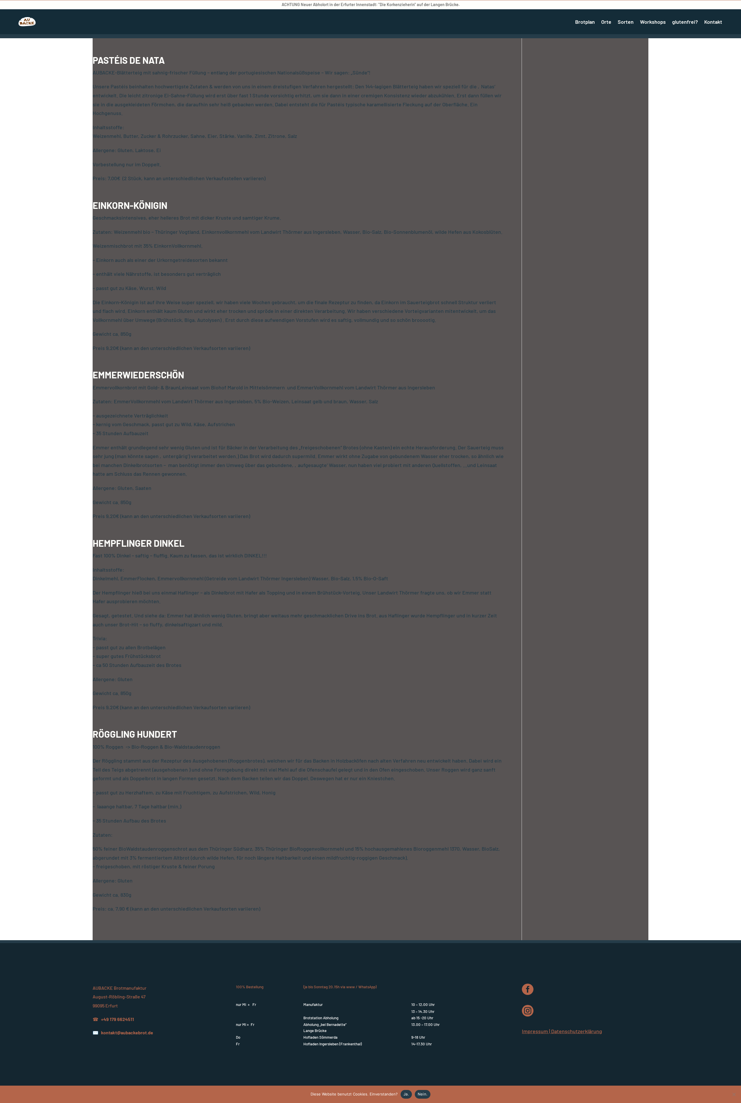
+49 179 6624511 (117, 1019)
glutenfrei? (685, 22)
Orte (606, 22)
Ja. (406, 1094)
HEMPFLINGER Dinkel (138, 542)
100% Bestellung (249, 987)
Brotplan (585, 22)
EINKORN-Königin (130, 205)
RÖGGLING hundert (135, 733)
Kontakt (713, 22)
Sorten (626, 22)
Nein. (423, 1094)
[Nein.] (734, 1094)
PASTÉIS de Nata (129, 59)
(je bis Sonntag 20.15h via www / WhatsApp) (340, 987)
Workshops (653, 22)
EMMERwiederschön (138, 374)
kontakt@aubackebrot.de (127, 1032)
